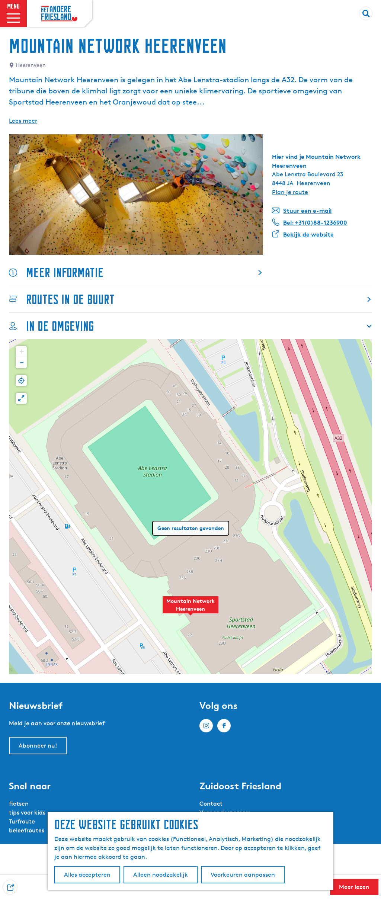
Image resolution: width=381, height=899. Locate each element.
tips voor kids (27, 812)
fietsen (19, 803)
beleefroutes (26, 830)
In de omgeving (60, 326)
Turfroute (22, 821)
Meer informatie (64, 272)
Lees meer (23, 120)
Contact (210, 803)
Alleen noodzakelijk (160, 874)
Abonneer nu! (38, 745)
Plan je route (290, 192)
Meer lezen (354, 886)
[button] (190, 608)
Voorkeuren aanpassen (243, 874)
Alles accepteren (87, 874)
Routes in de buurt (70, 299)
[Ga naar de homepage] (59, 13)
